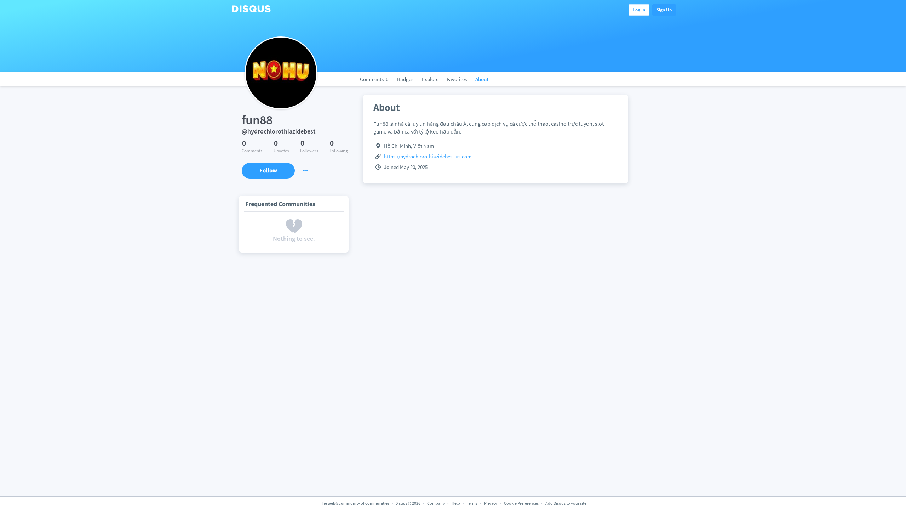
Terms (472, 503)
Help (456, 503)
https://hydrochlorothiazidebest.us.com (427, 156)
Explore (430, 79)
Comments (374, 79)
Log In (639, 10)
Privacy (490, 503)
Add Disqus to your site (565, 503)
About (481, 79)
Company (436, 503)
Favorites (457, 79)
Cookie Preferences (521, 503)
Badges (405, 79)
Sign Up (664, 10)
